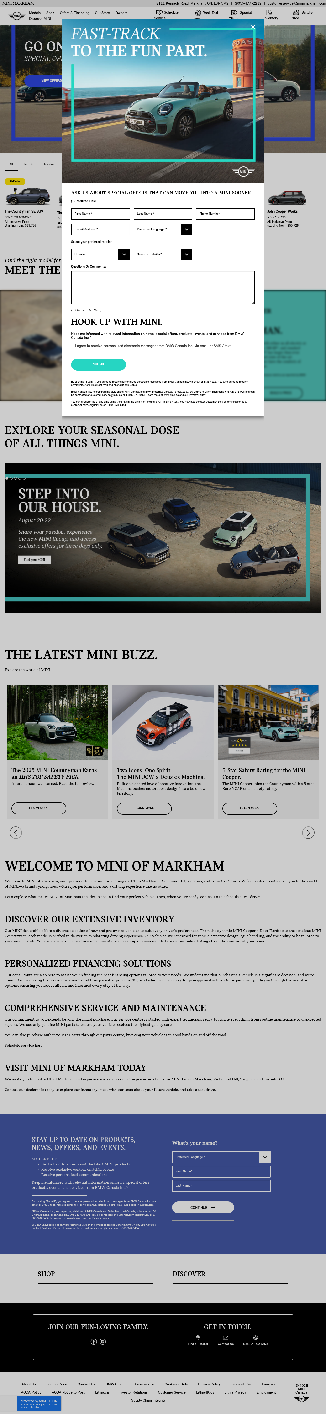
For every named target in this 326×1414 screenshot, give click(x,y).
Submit (98, 364)
